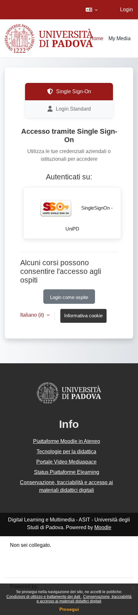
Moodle (102, 527)
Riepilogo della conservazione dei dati (53, 553)
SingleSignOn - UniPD (89, 218)
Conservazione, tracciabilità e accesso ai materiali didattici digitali (84, 598)
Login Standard (73, 109)
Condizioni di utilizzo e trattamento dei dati (43, 596)
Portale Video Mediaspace (66, 462)
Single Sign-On (73, 91)
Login (126, 9)
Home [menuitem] (96, 38)
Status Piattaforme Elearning (66, 472)
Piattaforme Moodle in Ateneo (66, 441)
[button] (91, 9)
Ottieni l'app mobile (32, 568)
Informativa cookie (83, 315)
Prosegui (69, 609)
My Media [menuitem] (119, 38)
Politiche (20, 560)
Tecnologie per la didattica (66, 451)
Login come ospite (69, 297)
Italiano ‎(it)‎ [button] (32, 315)
